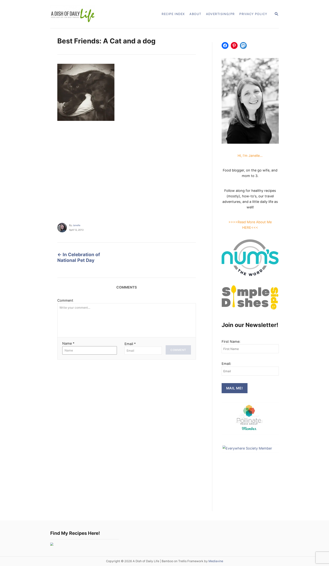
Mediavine (215, 561)
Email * (130, 344)
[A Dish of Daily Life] (91, 14)
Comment (65, 300)
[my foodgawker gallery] (51, 544)
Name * (68, 343)
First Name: (231, 342)
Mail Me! (234, 388)
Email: (226, 364)
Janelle (76, 225)
